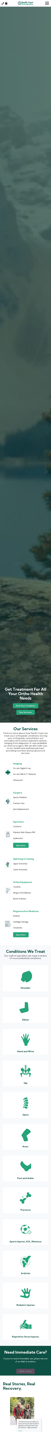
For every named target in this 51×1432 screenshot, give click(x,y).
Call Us (2, 3)
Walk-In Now (25, 1369)
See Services (25, 712)
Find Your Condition (25, 705)
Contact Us (6, 3)
